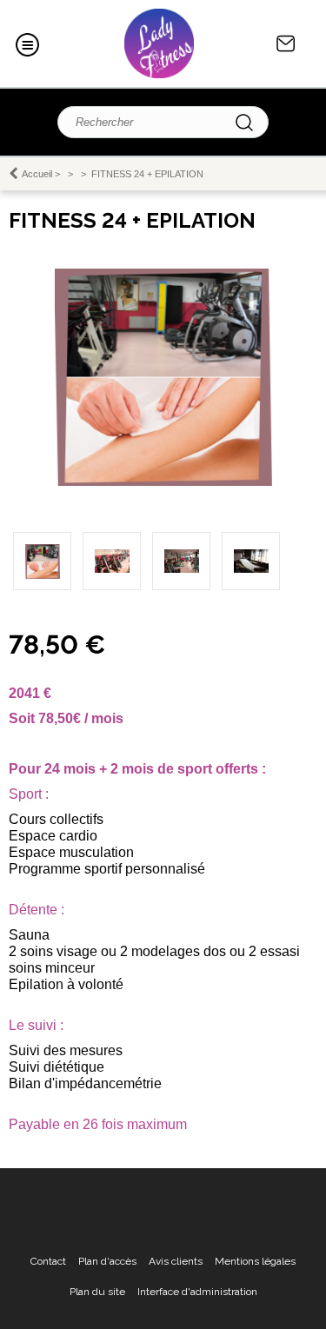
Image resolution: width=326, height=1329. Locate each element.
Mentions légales (255, 1261)
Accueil (37, 174)
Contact (286, 43)
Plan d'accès (107, 1261)
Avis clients (176, 1261)
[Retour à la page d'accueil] (159, 43)
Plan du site (97, 1292)
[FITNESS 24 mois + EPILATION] (163, 482)
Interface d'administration (197, 1292)
